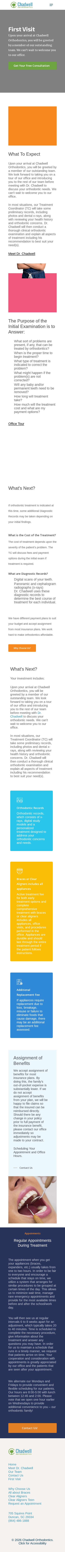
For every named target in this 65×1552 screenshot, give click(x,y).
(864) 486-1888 (18, 1520)
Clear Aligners (17, 1496)
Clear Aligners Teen (21, 1500)
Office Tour (16, 424)
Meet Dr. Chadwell (21, 254)
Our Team (15, 1471)
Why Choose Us (19, 1489)
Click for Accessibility (32, 1543)
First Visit (14, 1479)
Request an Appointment (24, 1503)
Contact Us (15, 1475)
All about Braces (19, 1492)
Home (12, 1464)
